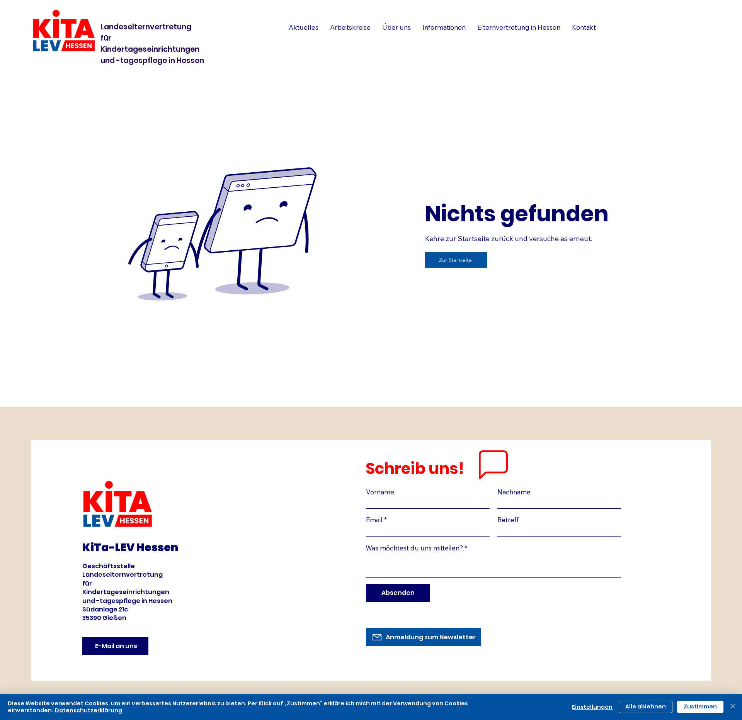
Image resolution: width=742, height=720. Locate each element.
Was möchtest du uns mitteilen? (414, 548)
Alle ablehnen (645, 706)
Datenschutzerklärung (88, 710)
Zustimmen (700, 706)
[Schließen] (732, 707)
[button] (518, 27)
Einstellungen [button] (592, 707)
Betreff (508, 519)
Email (374, 519)
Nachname (514, 492)
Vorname (380, 492)
